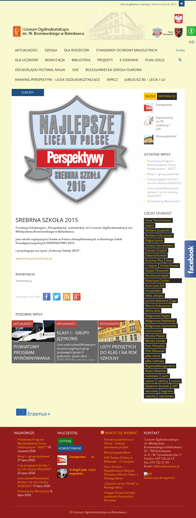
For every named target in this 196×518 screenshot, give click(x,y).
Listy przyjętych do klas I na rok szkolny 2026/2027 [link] (118, 355)
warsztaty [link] (151, 391)
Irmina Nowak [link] (169, 265)
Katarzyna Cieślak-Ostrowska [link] (157, 280)
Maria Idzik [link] (152, 311)
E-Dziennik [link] (129, 60)
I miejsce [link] (151, 265)
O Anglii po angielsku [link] (77, 471)
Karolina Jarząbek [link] (157, 275)
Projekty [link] (105, 60)
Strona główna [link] (129, 4)
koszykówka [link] (153, 291)
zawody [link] (150, 396)
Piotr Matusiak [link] (154, 351)
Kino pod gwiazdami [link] (117, 452)
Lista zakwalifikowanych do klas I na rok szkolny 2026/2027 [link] (163, 192)
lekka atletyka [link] (154, 296)
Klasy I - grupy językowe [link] (73, 335)
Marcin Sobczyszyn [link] (158, 306)
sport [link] (165, 376)
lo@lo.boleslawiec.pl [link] (166, 466)
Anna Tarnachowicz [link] (158, 220)
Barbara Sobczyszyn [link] (158, 235)
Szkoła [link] (51, 50)
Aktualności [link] (26, 50)
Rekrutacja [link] (55, 60)
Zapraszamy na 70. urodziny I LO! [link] (164, 123)
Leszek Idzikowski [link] (157, 301)
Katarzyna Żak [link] (154, 286)
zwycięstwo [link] (166, 396)
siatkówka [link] (151, 376)
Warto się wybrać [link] (121, 433)
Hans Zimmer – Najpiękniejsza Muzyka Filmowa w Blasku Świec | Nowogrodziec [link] (121, 472)
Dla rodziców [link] (76, 50)
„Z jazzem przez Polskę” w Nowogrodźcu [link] (121, 485)
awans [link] (149, 225)
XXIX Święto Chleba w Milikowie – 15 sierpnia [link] (119, 459)
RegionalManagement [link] (160, 366)
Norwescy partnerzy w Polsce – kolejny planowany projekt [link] (119, 443)
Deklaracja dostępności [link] (159, 478)
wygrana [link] (167, 391)
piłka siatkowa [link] (154, 361)
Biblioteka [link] (81, 60)
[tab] (150, 96)
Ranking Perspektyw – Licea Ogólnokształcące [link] (57, 79)
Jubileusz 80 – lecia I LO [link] (145, 79)
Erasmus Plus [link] (154, 260)
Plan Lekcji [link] (154, 60)
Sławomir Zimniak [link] (157, 386)
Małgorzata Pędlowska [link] (160, 321)
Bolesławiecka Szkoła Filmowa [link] (114, 69)
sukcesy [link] (145, 4)
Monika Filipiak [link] (155, 336)
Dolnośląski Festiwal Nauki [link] (40, 69)
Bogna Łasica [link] (154, 240)
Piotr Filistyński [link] (155, 346)
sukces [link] (149, 381)
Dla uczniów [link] (26, 60)
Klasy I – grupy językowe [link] (163, 174)
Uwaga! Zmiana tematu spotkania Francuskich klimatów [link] (119, 496)
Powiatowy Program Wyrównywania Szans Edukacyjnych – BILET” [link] (161, 165)
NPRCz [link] (112, 79)
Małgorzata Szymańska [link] (160, 326)
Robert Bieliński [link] (155, 371)
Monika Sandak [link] (155, 341)
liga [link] (174, 301)
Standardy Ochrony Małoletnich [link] (126, 50)
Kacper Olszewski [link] (157, 270)
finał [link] (169, 260)
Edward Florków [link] (155, 255)
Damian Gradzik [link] (156, 250)
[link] (182, 3)
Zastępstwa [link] (164, 105)
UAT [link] (175, 386)
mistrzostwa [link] (153, 331)
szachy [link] (175, 381)
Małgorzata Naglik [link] (157, 316)
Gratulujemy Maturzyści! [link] (163, 201)
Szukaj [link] (180, 50)
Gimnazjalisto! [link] (166, 136)
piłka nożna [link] (152, 356)
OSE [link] (75, 69)
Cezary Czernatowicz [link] (159, 245)
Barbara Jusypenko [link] (157, 230)
